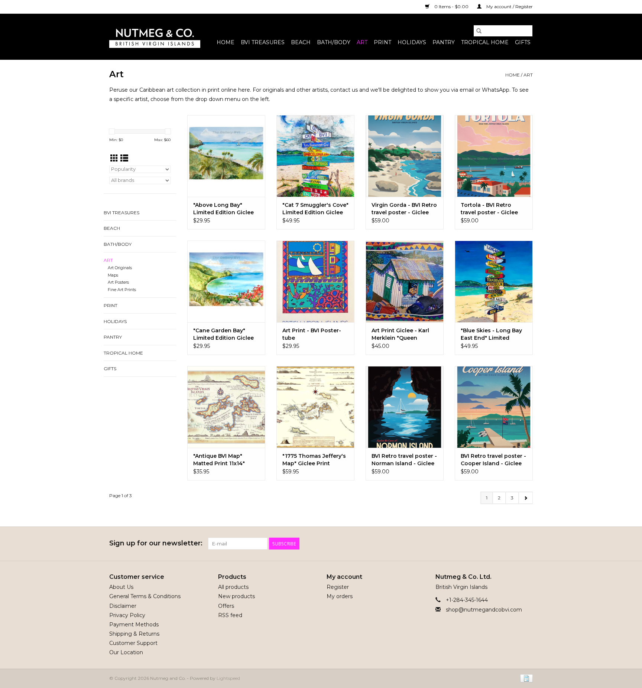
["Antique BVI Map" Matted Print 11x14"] (226, 407)
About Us (121, 587)
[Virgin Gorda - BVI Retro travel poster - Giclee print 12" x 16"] (405, 156)
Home (225, 42)
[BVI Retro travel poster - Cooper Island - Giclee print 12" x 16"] (494, 407)
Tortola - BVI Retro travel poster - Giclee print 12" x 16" (489, 209)
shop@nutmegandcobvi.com (484, 609)
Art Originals (120, 267)
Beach (301, 42)
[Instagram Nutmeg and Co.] (527, 544)
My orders (340, 596)
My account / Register (509, 6)
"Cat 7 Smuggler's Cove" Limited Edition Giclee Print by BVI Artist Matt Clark (315, 209)
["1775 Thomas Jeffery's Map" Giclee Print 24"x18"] (315, 407)
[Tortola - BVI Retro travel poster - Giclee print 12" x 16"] (494, 156)
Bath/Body (333, 42)
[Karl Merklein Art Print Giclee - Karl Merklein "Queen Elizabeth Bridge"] (405, 281)
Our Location (126, 652)
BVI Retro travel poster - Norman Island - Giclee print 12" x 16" (404, 460)
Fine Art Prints (122, 289)
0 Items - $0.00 (451, 6)
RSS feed (230, 615)
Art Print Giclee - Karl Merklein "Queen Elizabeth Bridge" (400, 334)
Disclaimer (122, 606)
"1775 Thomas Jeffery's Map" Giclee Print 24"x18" (314, 460)
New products (236, 596)
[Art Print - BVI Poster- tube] (315, 281)
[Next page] (525, 498)
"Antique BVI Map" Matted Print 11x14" (219, 460)
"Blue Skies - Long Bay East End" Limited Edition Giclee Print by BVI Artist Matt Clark (491, 334)
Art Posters (118, 282)
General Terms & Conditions (145, 596)
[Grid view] (114, 158)
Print (382, 42)
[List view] (124, 158)
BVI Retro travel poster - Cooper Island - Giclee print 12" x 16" (493, 460)
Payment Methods (134, 624)
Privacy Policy (127, 615)
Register (338, 587)
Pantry (443, 42)
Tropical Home (485, 42)
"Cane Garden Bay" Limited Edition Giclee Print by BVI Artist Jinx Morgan (223, 334)
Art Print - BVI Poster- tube (311, 334)
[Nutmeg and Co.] (154, 37)
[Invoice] (525, 678)
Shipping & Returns (134, 633)
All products (233, 587)
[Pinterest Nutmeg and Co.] (513, 544)
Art (362, 42)
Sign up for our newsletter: (155, 543)
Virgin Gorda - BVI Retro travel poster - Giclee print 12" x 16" (404, 209)
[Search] (478, 31)
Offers (226, 606)
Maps (113, 275)
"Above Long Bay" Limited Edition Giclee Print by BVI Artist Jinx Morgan (223, 209)
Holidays (412, 42)
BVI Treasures (263, 42)
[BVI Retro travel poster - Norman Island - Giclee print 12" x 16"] (405, 407)
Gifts (523, 42)
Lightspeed (228, 678)
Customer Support (133, 643)
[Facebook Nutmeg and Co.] (500, 544)
